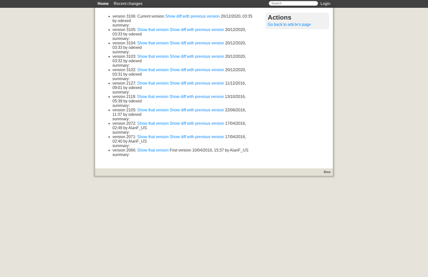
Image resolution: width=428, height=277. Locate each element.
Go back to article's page (289, 24)
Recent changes (128, 3)
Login (325, 3)
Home (103, 3)
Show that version (153, 30)
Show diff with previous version (193, 16)
